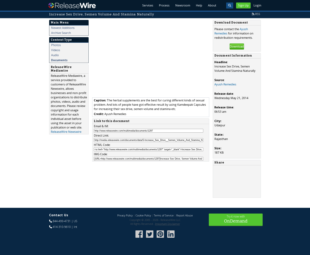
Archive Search (61, 33)
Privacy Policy (125, 215)
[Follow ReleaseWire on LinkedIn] (171, 238)
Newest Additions (63, 28)
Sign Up (243, 5)
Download (237, 46)
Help (199, 5)
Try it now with (235, 219)
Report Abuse (184, 215)
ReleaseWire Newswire (66, 132)
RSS (257, 14)
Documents (59, 60)
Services (147, 5)
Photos (56, 45)
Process (164, 5)
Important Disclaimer (167, 224)
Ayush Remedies (225, 84)
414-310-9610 (62, 227)
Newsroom (182, 5)
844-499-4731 (62, 221)
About (212, 5)
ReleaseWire (72, 5)
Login (257, 5)
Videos (55, 50)
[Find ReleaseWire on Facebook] (139, 238)
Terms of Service (164, 215)
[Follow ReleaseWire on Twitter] (150, 238)
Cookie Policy (143, 215)
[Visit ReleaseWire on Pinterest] (160, 238)
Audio (55, 55)
